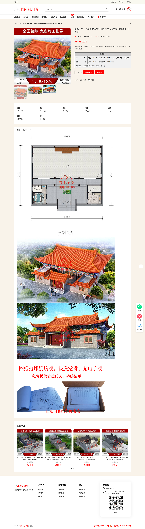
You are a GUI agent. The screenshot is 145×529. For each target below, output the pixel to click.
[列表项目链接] (115, 488)
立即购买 (99, 72)
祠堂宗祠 (22, 23)
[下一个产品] (130, 24)
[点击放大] (17, 80)
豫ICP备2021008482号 (101, 526)
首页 (15, 23)
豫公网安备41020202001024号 (121, 526)
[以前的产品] (126, 24)
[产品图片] (30, 442)
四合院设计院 (23, 526)
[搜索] (106, 9)
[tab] (18, 130)
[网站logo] (26, 9)
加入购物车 (88, 72)
